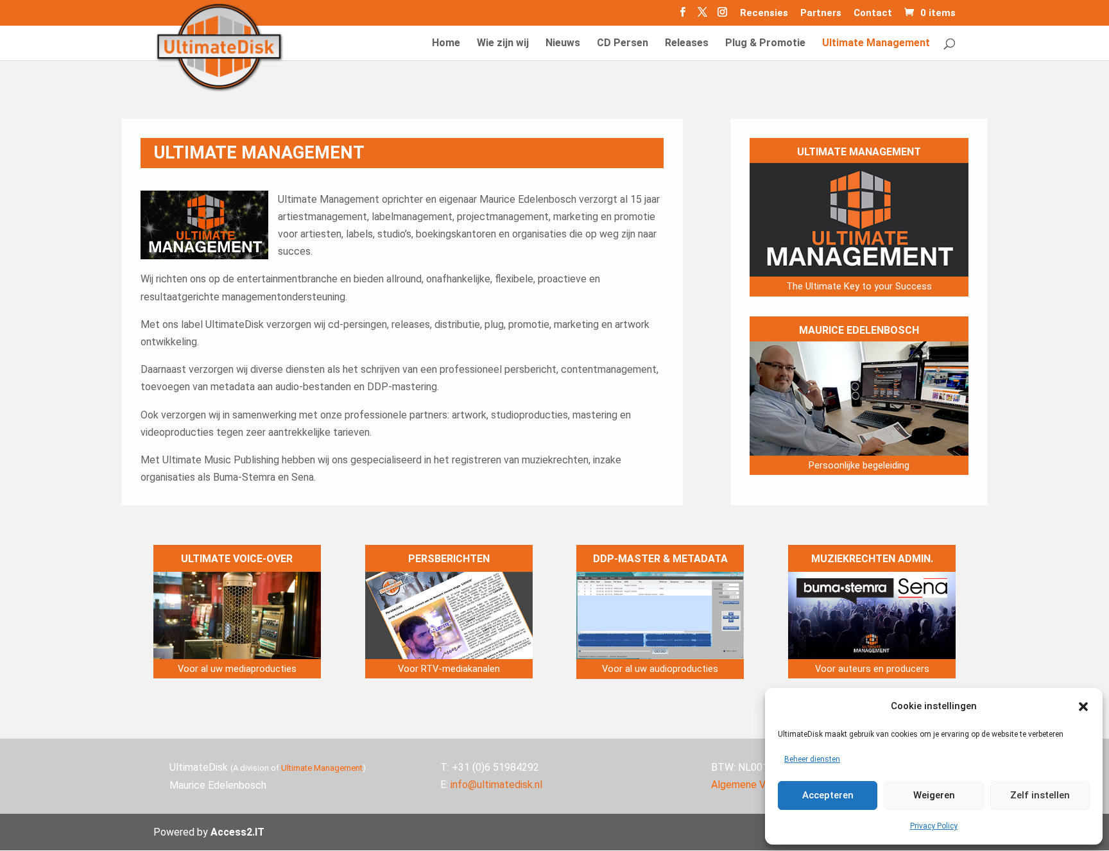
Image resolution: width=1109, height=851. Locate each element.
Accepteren (828, 795)
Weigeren (934, 795)
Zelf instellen (1040, 795)
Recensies (764, 13)
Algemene (734, 784)
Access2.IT (237, 832)
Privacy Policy (934, 825)
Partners (820, 13)
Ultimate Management (322, 768)
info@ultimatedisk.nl (496, 784)
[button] (1083, 706)
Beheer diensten (812, 759)
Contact (873, 13)
